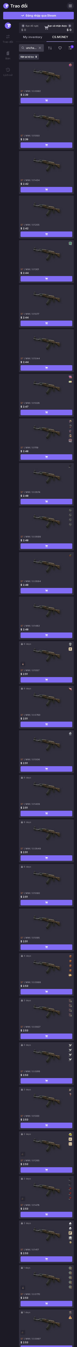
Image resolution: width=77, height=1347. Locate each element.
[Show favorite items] (60, 48)
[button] (46, 100)
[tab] (32, 38)
